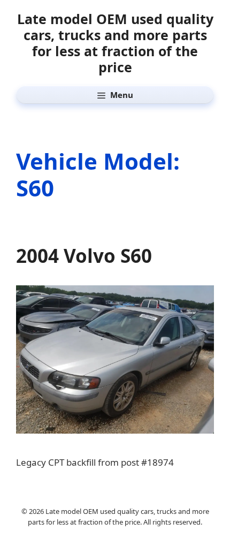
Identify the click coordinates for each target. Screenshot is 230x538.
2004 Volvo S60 (84, 255)
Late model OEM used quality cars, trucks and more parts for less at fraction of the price (115, 43)
